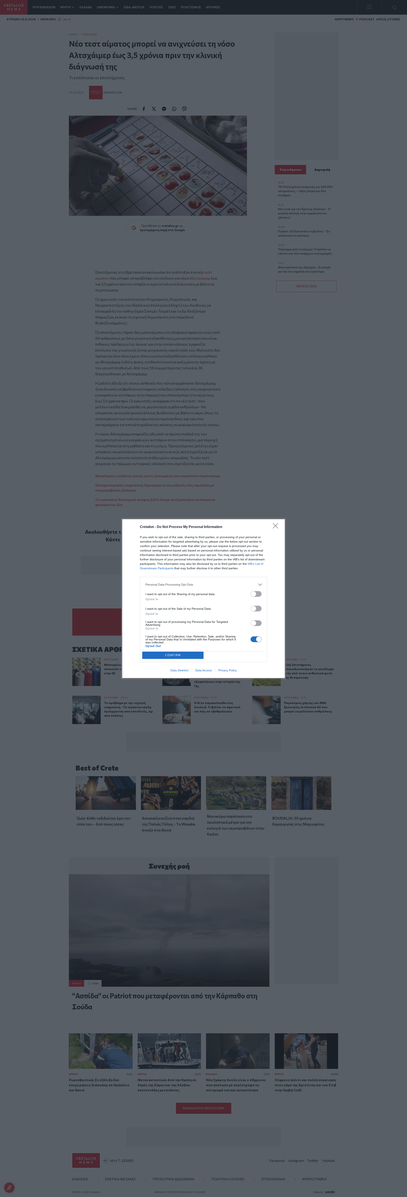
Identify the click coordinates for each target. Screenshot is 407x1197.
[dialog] (203, 598)
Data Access (203, 670)
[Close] (277, 527)
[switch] (256, 594)
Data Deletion (179, 670)
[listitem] (203, 584)
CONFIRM (173, 655)
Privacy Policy (227, 670)
